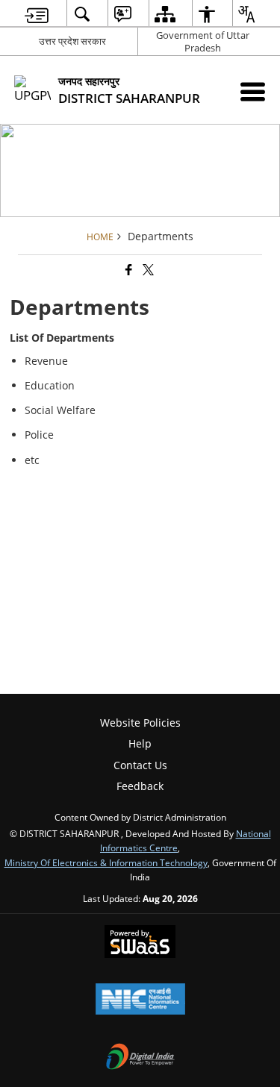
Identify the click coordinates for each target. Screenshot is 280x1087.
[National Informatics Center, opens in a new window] (140, 1000)
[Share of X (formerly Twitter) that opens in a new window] (147, 269)
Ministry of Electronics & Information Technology (106, 862)
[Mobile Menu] (253, 91)
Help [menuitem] (140, 743)
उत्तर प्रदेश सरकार (72, 41)
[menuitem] (36, 14)
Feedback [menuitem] (140, 786)
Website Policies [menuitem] (140, 722)
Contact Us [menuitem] (140, 765)
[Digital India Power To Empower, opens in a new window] (140, 1058)
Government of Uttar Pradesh (202, 41)
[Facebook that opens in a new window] (127, 269)
